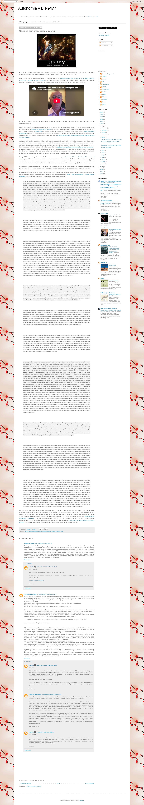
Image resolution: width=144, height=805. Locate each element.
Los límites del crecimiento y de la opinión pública (110, 142)
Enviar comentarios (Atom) (34, 786)
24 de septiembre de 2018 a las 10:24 (47, 594)
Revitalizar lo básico (113, 280)
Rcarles (104, 94)
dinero (30, 531)
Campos (104, 76)
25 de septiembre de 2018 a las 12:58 (47, 665)
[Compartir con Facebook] (45, 529)
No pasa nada (112, 214)
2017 (101, 167)
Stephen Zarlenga (56, 531)
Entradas (103, 42)
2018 (101, 126)
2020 (101, 121)
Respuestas (29, 563)
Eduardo (104, 79)
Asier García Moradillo (30, 594)
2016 (101, 169)
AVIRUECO (104, 262)
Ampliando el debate (106, 200)
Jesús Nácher (105, 89)
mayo (103, 155)
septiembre (105, 135)
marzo (103, 159)
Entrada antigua (89, 783)
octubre (104, 132)
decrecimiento (105, 228)
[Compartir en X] (44, 529)
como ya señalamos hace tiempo (41, 129)
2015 (101, 171)
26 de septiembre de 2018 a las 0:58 (51, 694)
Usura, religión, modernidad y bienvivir (111, 139)
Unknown (104, 97)
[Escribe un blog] (42, 529)
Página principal (23, 22)
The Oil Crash (104, 213)
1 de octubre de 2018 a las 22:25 (45, 732)
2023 (101, 114)
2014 (101, 173)
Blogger (82, 800)
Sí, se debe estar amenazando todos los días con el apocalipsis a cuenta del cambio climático (114, 249)
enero (103, 164)
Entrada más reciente (25, 783)
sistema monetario (46, 531)
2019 (101, 123)
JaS (103, 81)
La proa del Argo (105, 245)
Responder (27, 560)
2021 (101, 119)
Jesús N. (31, 566)
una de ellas (38, 131)
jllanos (103, 104)
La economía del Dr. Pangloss (109, 308)
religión (40, 531)
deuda (26, 531)
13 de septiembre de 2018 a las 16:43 (47, 566)
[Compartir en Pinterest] (47, 529)
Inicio (58, 783)
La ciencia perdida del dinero (36, 580)
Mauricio (104, 91)
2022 (101, 117)
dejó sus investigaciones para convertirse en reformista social (75, 147)
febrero (104, 161)
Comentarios (104, 45)
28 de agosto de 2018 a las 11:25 (43, 543)
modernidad (35, 531)
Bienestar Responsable (108, 74)
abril (103, 157)
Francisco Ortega (29, 543)
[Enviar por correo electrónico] (40, 529)
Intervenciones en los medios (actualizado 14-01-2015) (45, 22)
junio (103, 152)
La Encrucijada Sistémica (108, 293)
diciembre (104, 128)
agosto (104, 137)
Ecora (102, 278)
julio (103, 150)
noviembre (105, 130)
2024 (101, 112)
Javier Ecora (105, 84)
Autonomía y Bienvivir (37, 8)
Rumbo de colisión (106, 147)
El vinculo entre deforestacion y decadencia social (113, 265)
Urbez (103, 102)
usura (62, 531)
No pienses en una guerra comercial (111, 145)
